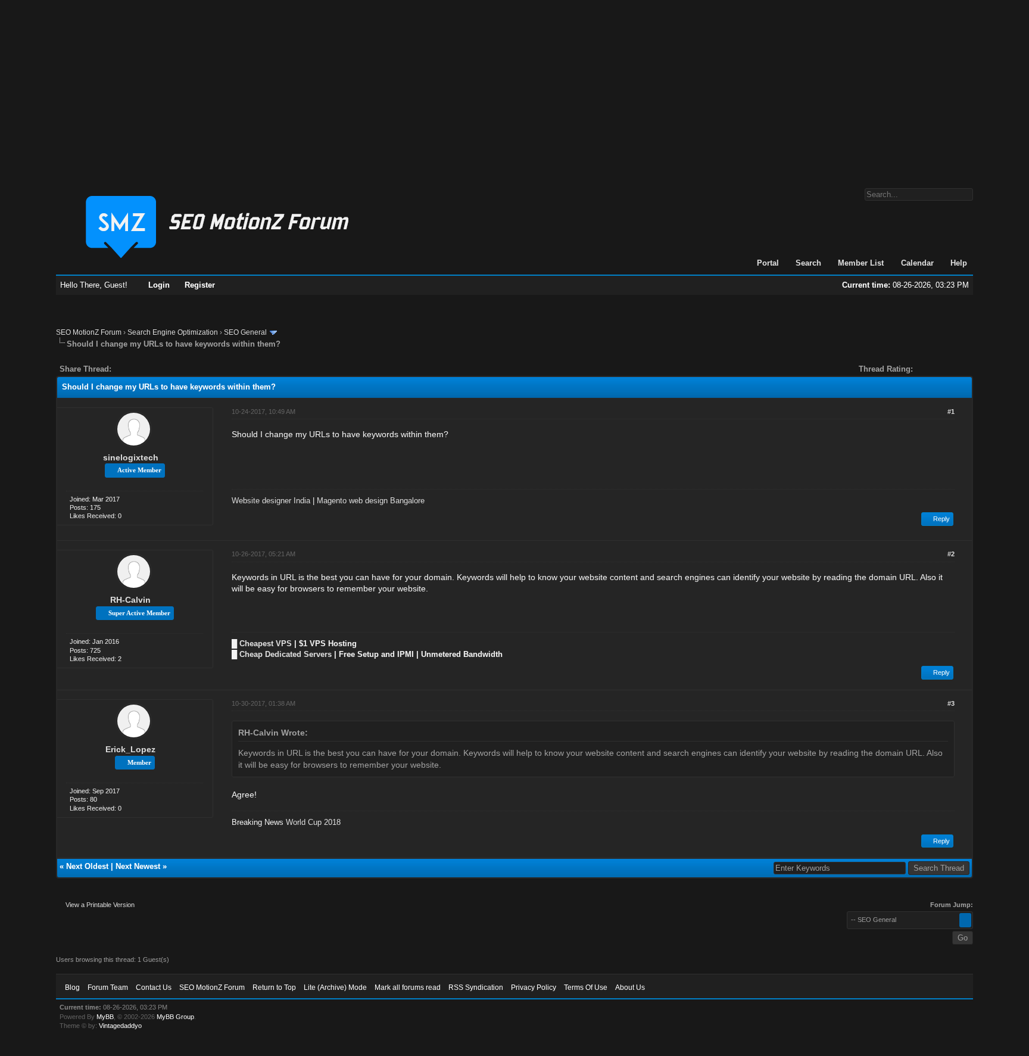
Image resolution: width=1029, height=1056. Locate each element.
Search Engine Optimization (172, 332)
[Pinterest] (168, 369)
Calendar (917, 262)
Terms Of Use (585, 987)
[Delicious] (148, 369)
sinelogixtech (130, 457)
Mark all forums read (408, 987)
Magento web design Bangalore (371, 500)
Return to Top (274, 987)
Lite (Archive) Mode (335, 987)
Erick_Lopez (130, 749)
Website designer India (271, 500)
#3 (951, 703)
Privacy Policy (533, 987)
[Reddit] (156, 369)
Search (808, 262)
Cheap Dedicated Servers (285, 654)
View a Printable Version (100, 904)
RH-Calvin (130, 600)
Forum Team (108, 987)
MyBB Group (175, 1016)
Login (159, 285)
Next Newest (138, 866)
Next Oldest (87, 866)
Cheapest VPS (265, 643)
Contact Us (154, 987)
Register (200, 285)
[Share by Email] (176, 369)
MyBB (105, 1016)
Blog (72, 987)
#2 (951, 553)
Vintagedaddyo (120, 1025)
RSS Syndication (475, 987)
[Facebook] (123, 369)
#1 (951, 411)
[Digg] (139, 369)
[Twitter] (131, 369)
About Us (630, 987)
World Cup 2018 (313, 822)
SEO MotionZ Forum (88, 332)
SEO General (245, 332)
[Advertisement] (514, 88)
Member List (861, 262)
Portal (768, 262)
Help (958, 262)
